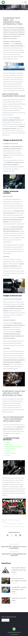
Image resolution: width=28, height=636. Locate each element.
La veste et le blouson (10, 448)
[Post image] (6, 570)
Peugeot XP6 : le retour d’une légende (19, 599)
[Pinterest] (16, 535)
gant (22, 526)
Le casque (7, 442)
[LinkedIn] (20, 535)
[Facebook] (7, 535)
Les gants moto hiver (10, 453)
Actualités (8, 520)
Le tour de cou (8, 444)
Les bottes (7, 455)
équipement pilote (17, 526)
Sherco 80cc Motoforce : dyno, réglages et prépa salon (19, 579)
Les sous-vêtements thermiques (13, 446)
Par (10, 523)
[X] (12, 535)
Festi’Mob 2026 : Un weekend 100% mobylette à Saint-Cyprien (19, 589)
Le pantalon (8, 451)
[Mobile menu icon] (25, 2)
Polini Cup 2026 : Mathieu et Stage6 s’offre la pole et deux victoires (19, 570)
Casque (10, 526)
